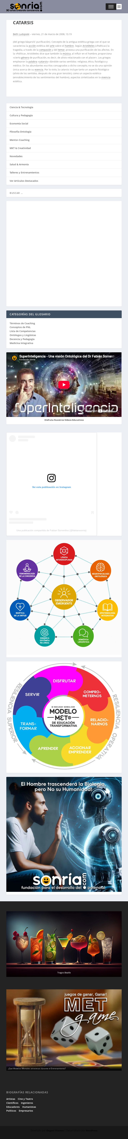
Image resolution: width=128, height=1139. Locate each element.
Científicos (12, 1102)
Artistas (10, 1098)
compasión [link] (45, 49)
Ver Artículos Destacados (24, 180)
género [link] (25, 57)
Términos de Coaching (22, 323)
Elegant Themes (55, 1130)
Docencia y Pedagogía (22, 339)
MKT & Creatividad (20, 148)
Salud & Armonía (19, 164)
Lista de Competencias (23, 331)
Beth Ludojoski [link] (21, 34)
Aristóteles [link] (88, 45)
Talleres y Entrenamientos (24, 172)
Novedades (16, 156)
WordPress (91, 1130)
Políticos (11, 1110)
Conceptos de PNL (20, 327)
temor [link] (61, 49)
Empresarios (26, 1110)
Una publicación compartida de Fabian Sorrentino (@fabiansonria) (51, 530)
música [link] (67, 53)
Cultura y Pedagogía (21, 115)
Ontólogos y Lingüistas (23, 335)
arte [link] (52, 45)
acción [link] (32, 45)
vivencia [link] (105, 77)
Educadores (13, 1106)
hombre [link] (69, 45)
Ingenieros (27, 1102)
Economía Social (19, 123)
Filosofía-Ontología (20, 131)
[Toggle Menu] (111, 6)
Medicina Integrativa (21, 343)
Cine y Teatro (25, 1098)
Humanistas (29, 1106)
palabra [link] (32, 61)
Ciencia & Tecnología (21, 107)
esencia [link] (39, 69)
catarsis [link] (43, 61)
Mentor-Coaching (20, 140)
